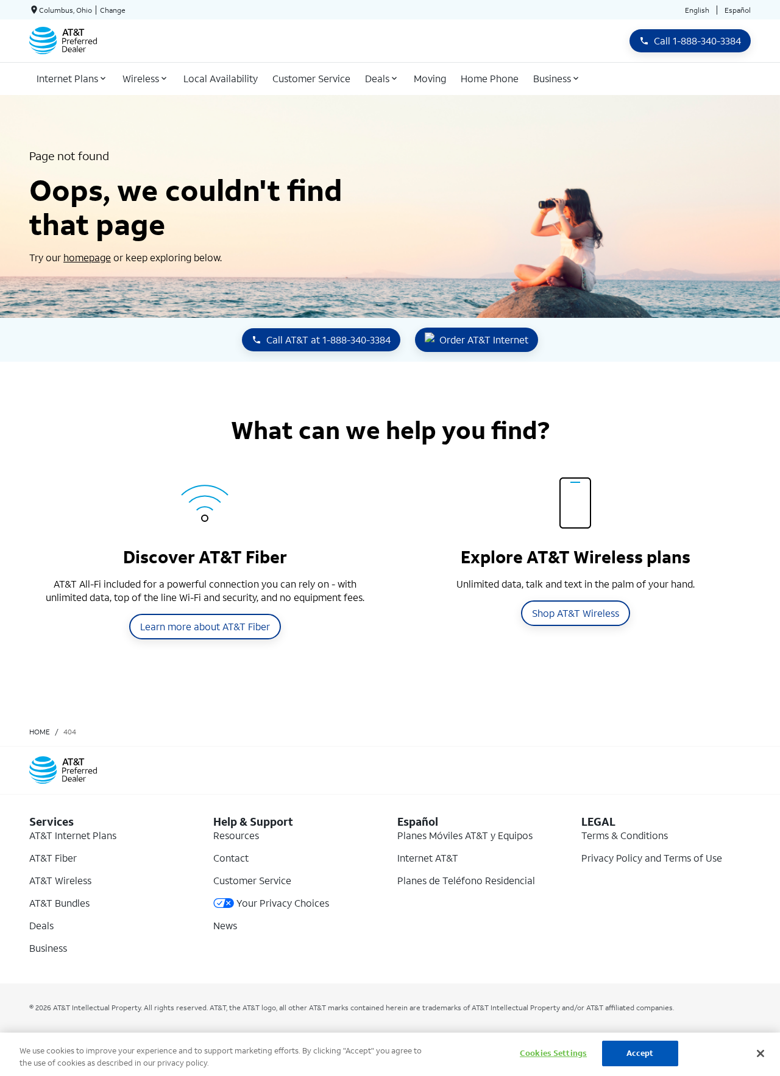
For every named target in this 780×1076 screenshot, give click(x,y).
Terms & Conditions (624, 835)
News (225, 925)
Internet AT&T (427, 857)
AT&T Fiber (53, 857)
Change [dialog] (113, 10)
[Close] (760, 1053)
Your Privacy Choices (282, 902)
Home (39, 731)
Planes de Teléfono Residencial (466, 880)
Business (48, 947)
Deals (41, 925)
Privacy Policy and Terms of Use (651, 857)
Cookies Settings (553, 1053)
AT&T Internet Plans (72, 835)
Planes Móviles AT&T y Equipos (465, 835)
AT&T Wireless (60, 880)
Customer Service (252, 880)
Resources (236, 835)
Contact (231, 857)
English (697, 10)
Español (738, 10)
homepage (87, 257)
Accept (640, 1053)
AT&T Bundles (59, 902)
